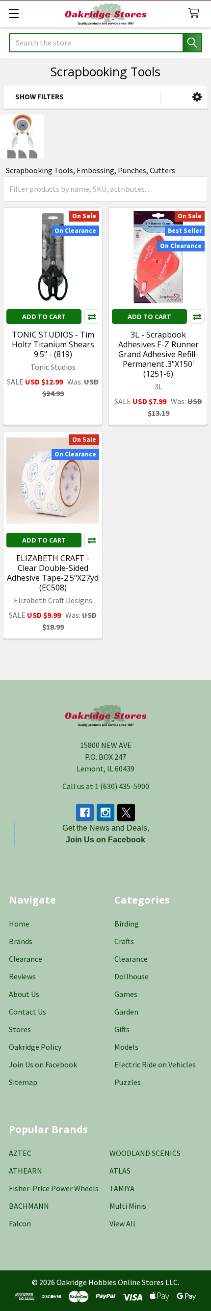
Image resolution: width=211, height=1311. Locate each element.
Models (126, 1047)
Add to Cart (44, 316)
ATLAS (120, 1170)
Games (125, 994)
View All (122, 1223)
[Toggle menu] (13, 13)
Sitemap (23, 1082)
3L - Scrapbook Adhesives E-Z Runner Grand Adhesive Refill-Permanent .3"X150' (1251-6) (158, 354)
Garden (126, 1012)
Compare (91, 316)
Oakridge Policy (35, 1047)
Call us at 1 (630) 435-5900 (105, 786)
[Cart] (196, 13)
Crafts (124, 941)
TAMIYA (121, 1188)
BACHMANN (29, 1206)
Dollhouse (131, 976)
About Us (24, 994)
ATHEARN (25, 1170)
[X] (126, 812)
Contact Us (27, 1012)
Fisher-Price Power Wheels (54, 1188)
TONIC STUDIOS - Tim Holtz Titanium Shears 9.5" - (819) (53, 344)
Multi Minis (127, 1206)
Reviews (22, 976)
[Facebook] (85, 812)
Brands (20, 941)
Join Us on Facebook (43, 1064)
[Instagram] (105, 812)
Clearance (25, 959)
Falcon (20, 1223)
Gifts (122, 1029)
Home (19, 923)
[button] (197, 97)
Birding (126, 923)
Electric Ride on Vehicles (155, 1064)
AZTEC (20, 1153)
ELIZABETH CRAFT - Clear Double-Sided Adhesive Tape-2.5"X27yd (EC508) (53, 573)
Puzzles (127, 1082)
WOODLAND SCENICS (145, 1153)
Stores (20, 1029)
